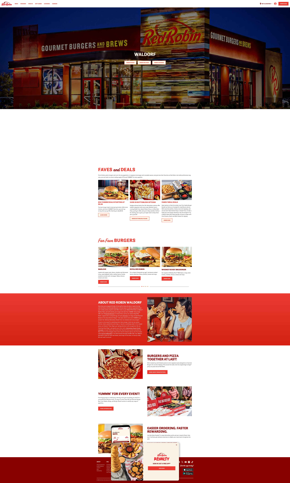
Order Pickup (130, 62)
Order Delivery (144, 62)
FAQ (107, 461)
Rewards (23, 3)
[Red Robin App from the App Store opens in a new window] (188, 469)
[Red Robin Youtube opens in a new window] (186, 462)
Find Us (30, 3)
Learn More (103, 215)
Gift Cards (38, 3)
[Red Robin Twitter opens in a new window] (182, 462)
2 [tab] (143, 286)
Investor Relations (100, 466)
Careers (54, 3)
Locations (98, 467)
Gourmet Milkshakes (106, 333)
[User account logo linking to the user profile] (275, 3)
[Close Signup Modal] (176, 445)
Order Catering (159, 62)
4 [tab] (147, 286)
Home (7, 4)
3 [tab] (145, 286)
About (98, 461)
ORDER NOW (167, 220)
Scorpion (125, 315)
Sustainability (99, 470)
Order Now (283, 3)
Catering (47, 3)
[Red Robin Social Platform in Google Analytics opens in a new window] (192, 462)
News (98, 469)
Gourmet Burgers (109, 313)
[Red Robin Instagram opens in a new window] (189, 462)
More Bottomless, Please (139, 218)
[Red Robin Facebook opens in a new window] (179, 462)
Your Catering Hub (106, 408)
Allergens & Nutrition (101, 464)
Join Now (162, 468)
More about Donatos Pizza (157, 372)
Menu (16, 3)
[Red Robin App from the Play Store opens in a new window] (188, 473)
